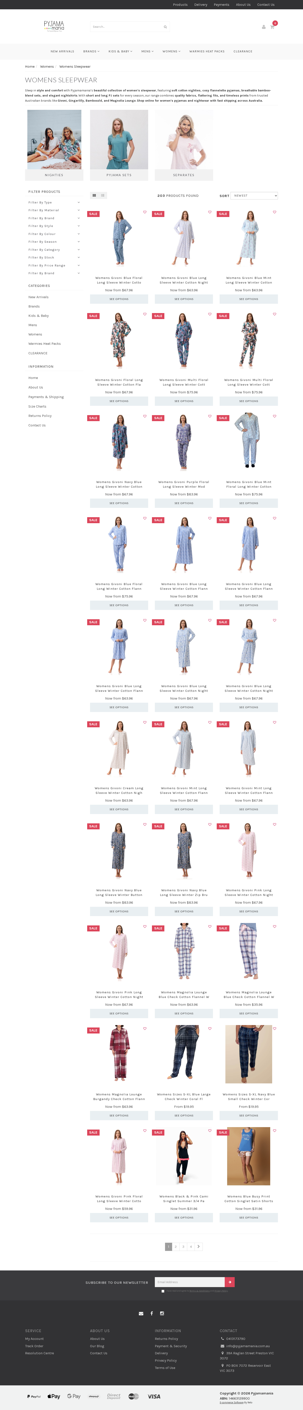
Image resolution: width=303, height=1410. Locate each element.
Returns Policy (39, 416)
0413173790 (235, 1339)
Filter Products (44, 192)
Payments (221, 4)
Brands (90, 51)
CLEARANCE (243, 51)
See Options (119, 299)
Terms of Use (165, 1368)
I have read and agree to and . (197, 1291)
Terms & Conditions (199, 1291)
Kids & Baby (119, 51)
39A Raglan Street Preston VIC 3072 (247, 1355)
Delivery (200, 4)
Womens (170, 51)
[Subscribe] (230, 1282)
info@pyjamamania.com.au (247, 1346)
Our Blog (97, 1346)
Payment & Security (171, 1346)
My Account (34, 1339)
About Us (243, 4)
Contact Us (266, 4)
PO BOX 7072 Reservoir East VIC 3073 (245, 1368)
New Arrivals (62, 51)
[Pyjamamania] (54, 26)
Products (180, 4)
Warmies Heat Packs (207, 51)
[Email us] (141, 1313)
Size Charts (37, 406)
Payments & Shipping (46, 397)
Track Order (34, 1346)
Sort (223, 196)
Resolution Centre (39, 1353)
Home (33, 378)
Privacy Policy (221, 1291)
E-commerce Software (232, 1402)
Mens (146, 51)
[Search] (165, 27)
